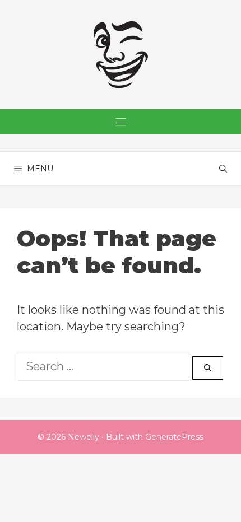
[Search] (207, 368)
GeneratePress (174, 437)
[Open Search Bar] (223, 168)
